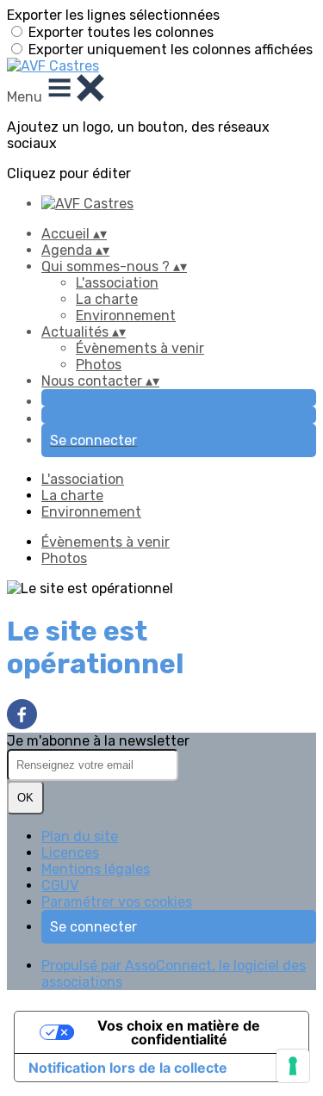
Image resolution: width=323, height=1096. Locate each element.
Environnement (126, 315)
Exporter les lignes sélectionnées (113, 15)
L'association (117, 283)
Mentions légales (95, 869)
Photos (98, 364)
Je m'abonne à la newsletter (98, 741)
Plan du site (79, 836)
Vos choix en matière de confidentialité (178, 1032)
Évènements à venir (140, 348)
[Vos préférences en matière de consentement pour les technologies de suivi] (292, 1066)
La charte (107, 299)
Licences (70, 853)
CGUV (59, 885)
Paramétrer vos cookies (116, 902)
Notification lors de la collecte (127, 1067)
